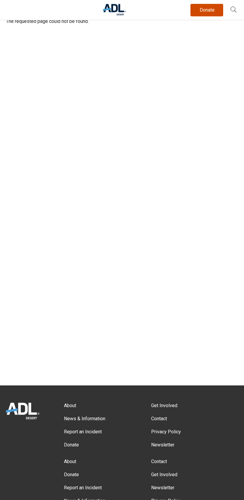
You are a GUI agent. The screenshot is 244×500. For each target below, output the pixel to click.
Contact (159, 418)
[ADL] (114, 14)
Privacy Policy (166, 432)
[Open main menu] (11, 8)
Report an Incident (83, 432)
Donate (71, 445)
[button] (233, 10)
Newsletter (162, 445)
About (70, 405)
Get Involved (164, 405)
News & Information (84, 418)
